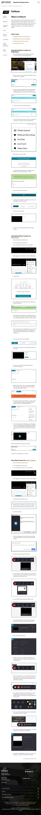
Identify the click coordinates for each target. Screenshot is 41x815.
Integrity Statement (16, 809)
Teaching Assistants (5, 35)
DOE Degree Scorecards (30, 809)
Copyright (12, 808)
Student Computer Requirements (5, 44)
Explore (3, 791)
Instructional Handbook (5, 26)
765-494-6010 (4, 782)
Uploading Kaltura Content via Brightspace (21, 36)
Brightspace (5, 21)
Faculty (4, 30)
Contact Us (5, 55)
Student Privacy (4, 50)
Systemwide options (26, 778)
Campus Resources (6, 788)
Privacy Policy (36, 809)
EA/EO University (9, 809)
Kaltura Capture (31, 460)
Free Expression (22, 809)
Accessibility (4, 809)
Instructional (10, 5)
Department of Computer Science (21, 2)
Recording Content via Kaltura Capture (20, 41)
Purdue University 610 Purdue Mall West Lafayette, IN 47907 (5, 778)
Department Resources (6, 794)
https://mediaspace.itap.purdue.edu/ (20, 239)
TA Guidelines (5, 39)
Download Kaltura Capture (18, 43)
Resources (5, 5)
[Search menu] (38, 2)
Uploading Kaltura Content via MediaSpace (21, 38)
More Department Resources (8, 797)
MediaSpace (15, 237)
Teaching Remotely (16, 5)
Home (2, 5)
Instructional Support (7, 12)
